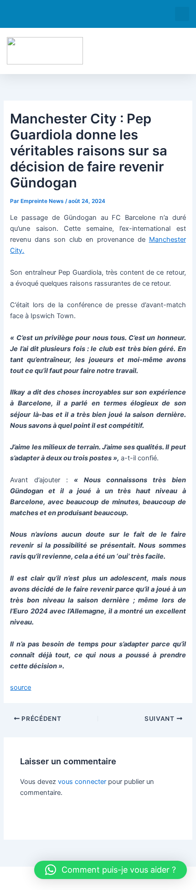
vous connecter (82, 782)
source (20, 687)
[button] (182, 14)
